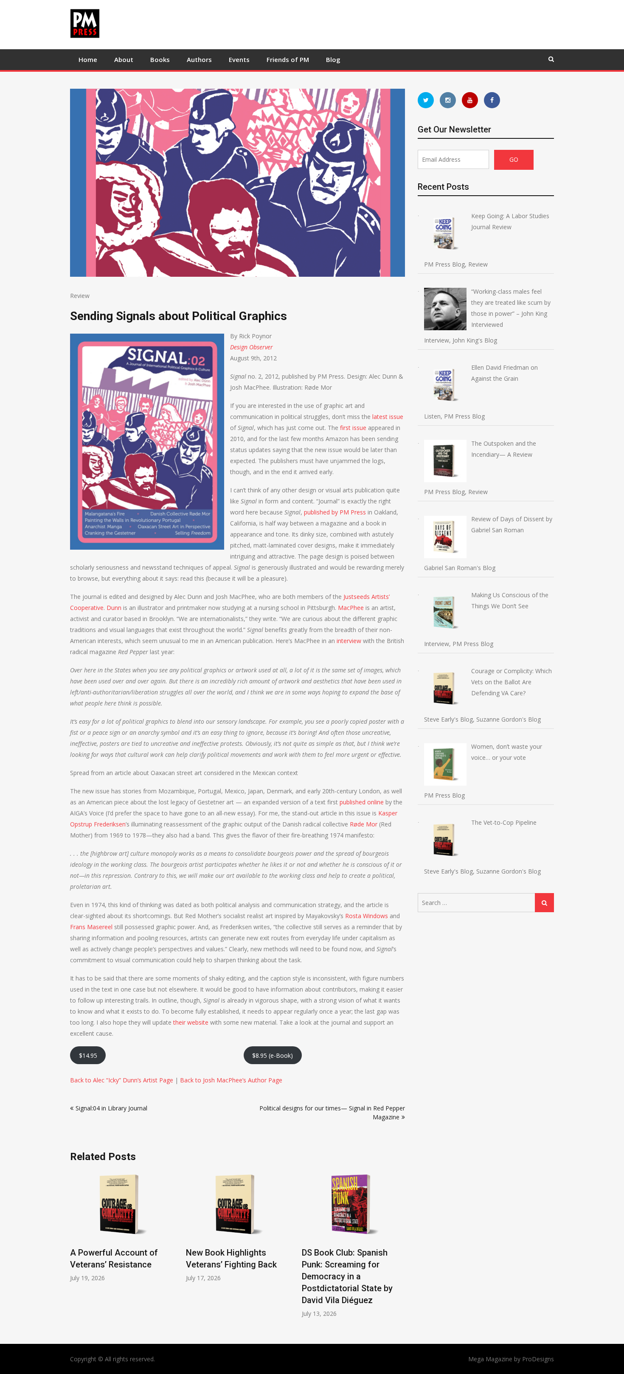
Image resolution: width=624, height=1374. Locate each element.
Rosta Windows (366, 916)
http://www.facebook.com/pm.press (492, 100)
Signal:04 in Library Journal (111, 1108)
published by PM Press (335, 512)
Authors (199, 59)
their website (190, 1022)
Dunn (114, 608)
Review (80, 296)
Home (88, 59)
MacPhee (351, 608)
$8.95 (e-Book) (272, 1055)
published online (362, 802)
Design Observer (251, 347)
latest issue (387, 417)
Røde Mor (363, 824)
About (123, 59)
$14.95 (88, 1055)
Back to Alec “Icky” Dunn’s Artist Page (121, 1080)
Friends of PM (288, 59)
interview (349, 641)
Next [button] (399, 1248)
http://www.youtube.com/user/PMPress (470, 100)
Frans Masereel (91, 927)
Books (160, 59)
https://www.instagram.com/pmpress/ (448, 100)
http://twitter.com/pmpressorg (426, 100)
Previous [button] (75, 1248)
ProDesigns (538, 1359)
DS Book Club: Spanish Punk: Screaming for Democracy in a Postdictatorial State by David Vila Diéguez (347, 1276)
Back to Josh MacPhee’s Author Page (231, 1080)
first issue (353, 428)
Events (239, 59)
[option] (122, 1226)
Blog (333, 59)
